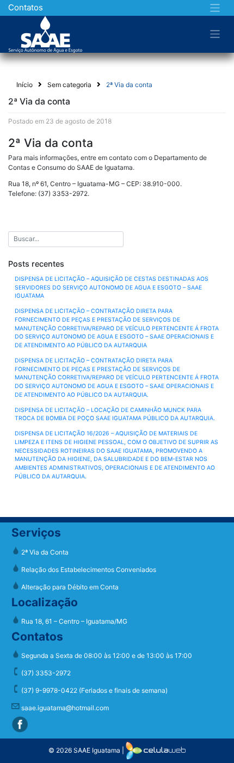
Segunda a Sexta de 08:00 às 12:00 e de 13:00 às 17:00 (106, 655)
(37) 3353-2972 (45, 673)
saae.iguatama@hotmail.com (64, 708)
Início (24, 85)
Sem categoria (69, 85)
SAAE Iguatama (96, 750)
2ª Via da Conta (44, 552)
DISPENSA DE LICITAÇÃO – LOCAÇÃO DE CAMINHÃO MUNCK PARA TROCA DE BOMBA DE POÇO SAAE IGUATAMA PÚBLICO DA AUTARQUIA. (115, 414)
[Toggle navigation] (215, 8)
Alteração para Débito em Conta (69, 587)
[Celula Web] (156, 750)
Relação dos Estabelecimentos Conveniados (88, 569)
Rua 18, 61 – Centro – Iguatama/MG (73, 621)
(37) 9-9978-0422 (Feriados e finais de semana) (94, 690)
